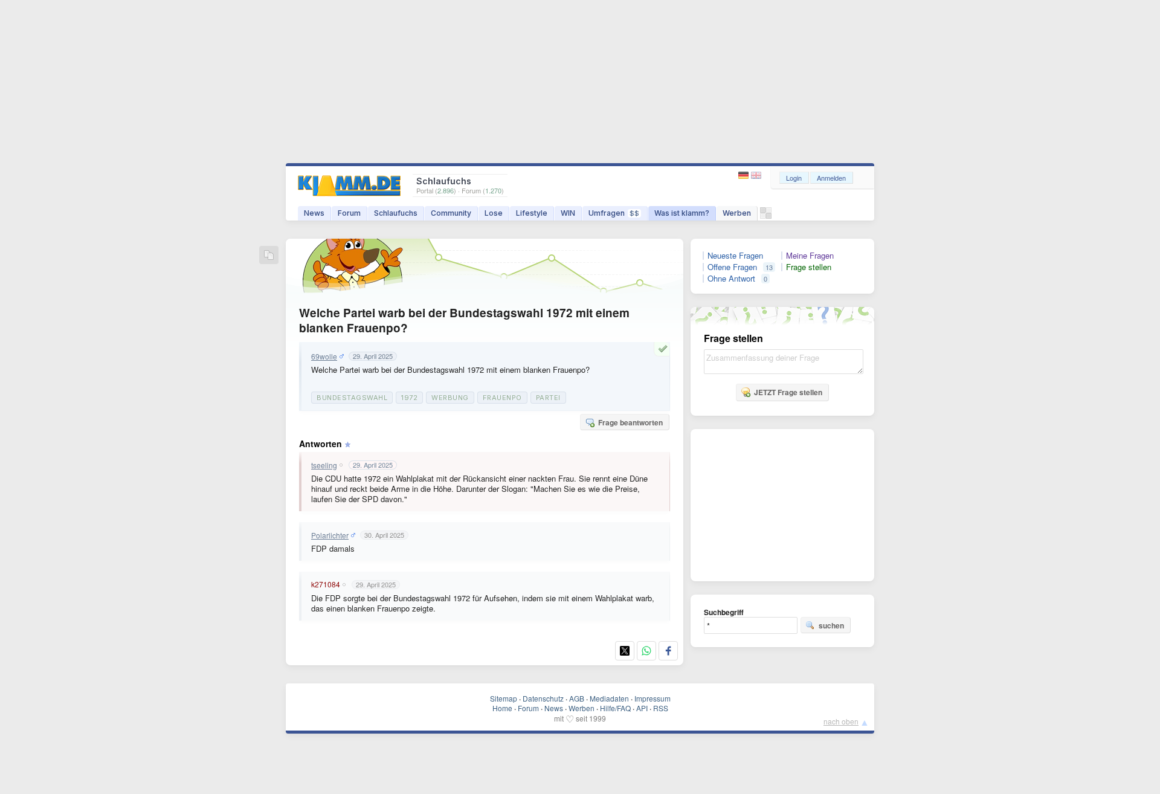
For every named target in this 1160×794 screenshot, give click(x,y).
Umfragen (613, 213)
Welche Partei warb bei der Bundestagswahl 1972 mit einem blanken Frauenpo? (464, 320)
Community (451, 213)
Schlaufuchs (395, 213)
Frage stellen (808, 267)
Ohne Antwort (731, 278)
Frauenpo (502, 397)
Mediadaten (609, 698)
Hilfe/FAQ (615, 708)
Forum (349, 213)
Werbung (450, 397)
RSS (660, 708)
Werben (737, 213)
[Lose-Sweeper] (766, 216)
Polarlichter (330, 535)
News (314, 213)
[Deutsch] (744, 175)
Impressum (652, 698)
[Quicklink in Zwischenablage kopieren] (269, 255)
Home (502, 708)
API (642, 708)
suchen (831, 625)
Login (794, 177)
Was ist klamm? (681, 213)
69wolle (324, 356)
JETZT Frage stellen (788, 392)
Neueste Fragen (735, 255)
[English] (756, 175)
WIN (568, 213)
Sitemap (503, 698)
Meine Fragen (810, 255)
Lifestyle (531, 213)
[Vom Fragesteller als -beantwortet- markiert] (664, 348)
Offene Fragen (732, 267)
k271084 (325, 584)
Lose (494, 213)
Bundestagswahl (352, 397)
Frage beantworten (630, 422)
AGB (576, 698)
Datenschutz (543, 698)
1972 (409, 397)
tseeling (324, 465)
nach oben (841, 721)
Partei (548, 397)
